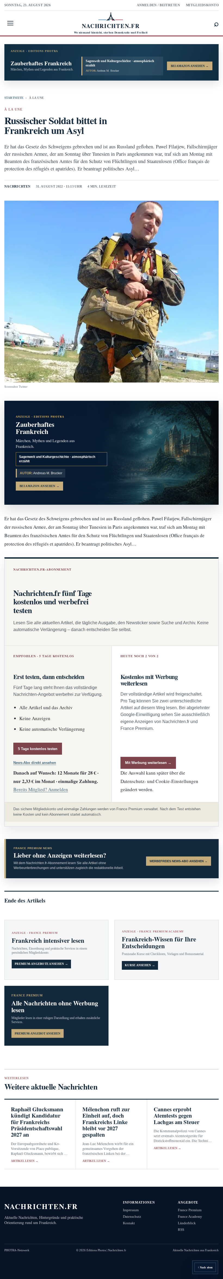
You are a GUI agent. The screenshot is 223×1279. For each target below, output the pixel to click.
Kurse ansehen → (140, 965)
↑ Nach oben (205, 1267)
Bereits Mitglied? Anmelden (40, 789)
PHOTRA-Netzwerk (16, 1250)
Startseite (13, 97)
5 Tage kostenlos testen (37, 749)
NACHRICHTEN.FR (41, 1206)
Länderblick (187, 1223)
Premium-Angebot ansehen (37, 1033)
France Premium (190, 1210)
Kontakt (129, 1223)
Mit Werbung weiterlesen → (148, 763)
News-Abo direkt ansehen (34, 763)
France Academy (190, 1216)
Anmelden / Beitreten (158, 5)
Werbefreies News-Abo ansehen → (178, 861)
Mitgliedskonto (202, 5)
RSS (181, 1230)
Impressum (131, 1210)
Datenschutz (132, 1216)
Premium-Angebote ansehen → (41, 963)
